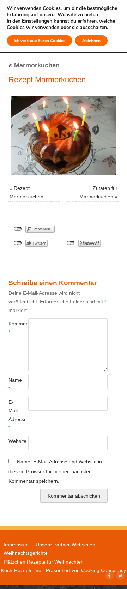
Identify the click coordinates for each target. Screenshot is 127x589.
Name (13, 384)
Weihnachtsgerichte (26, 553)
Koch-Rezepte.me (21, 570)
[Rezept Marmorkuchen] (63, 135)
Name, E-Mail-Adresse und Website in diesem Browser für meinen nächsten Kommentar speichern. (55, 471)
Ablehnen (91, 40)
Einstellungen (37, 21)
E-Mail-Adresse (13, 415)
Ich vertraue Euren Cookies (39, 40)
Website (13, 441)
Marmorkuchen (34, 65)
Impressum (16, 544)
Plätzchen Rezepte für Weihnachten (44, 562)
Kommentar (13, 328)
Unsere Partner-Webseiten (65, 544)
